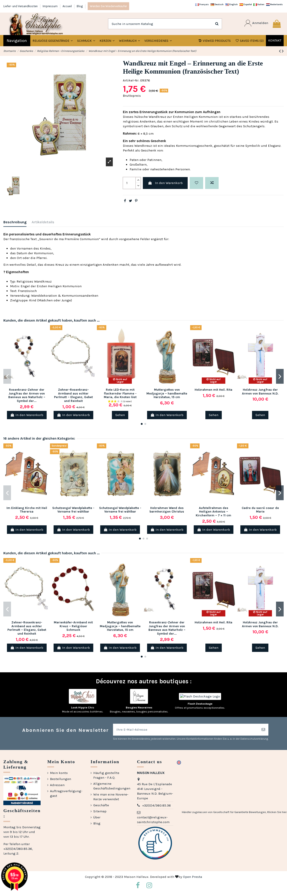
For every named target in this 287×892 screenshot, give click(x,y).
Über (96, 817)
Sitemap (100, 811)
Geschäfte (101, 805)
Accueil (67, 6)
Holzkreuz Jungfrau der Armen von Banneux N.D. (260, 391)
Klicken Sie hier (277, 812)
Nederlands (276, 4)
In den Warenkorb (169, 183)
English (233, 4)
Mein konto (59, 773)
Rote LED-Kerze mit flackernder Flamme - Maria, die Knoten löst (120, 393)
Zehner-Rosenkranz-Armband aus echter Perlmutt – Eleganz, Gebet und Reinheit (73, 395)
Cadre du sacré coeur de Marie (260, 510)
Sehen (120, 415)
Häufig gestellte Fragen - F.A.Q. (106, 775)
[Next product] (283, 51)
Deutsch (219, 4)
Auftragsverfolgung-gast (66, 793)
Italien (260, 4)
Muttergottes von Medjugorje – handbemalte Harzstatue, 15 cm (166, 393)
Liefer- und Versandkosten (20, 6)
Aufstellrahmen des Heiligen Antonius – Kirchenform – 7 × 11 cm (213, 511)
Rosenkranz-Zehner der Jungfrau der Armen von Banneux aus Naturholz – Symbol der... (26, 395)
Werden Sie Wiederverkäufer (108, 6)
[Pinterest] (136, 201)
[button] (86, 40)
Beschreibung (14, 222)
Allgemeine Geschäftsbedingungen (111, 786)
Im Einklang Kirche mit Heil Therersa (27, 510)
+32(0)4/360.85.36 (156, 805)
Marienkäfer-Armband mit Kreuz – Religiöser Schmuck (73, 626)
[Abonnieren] (263, 730)
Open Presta (192, 877)
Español (247, 4)
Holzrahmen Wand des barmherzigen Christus (167, 510)
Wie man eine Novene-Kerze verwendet (110, 796)
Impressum (50, 6)
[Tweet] (130, 201)
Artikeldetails (43, 222)
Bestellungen (60, 779)
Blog (80, 6)
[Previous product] (280, 51)
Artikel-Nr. (131, 80)
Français (204, 4)
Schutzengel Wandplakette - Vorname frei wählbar (73, 510)
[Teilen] (125, 201)
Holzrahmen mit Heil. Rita (213, 390)
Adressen (57, 785)
